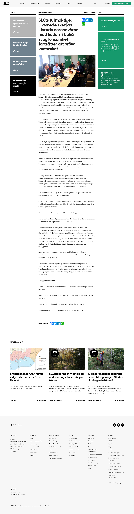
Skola (90, 444)
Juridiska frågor (74, 450)
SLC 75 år (111, 441)
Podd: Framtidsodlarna (37, 447)
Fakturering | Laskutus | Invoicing (17, 496)
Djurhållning (53, 441)
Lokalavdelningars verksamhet (94, 464)
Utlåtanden (33, 452)
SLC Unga (72, 455)
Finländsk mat (53, 452)
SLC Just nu (72, 452)
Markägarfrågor (74, 444)
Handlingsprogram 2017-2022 (114, 459)
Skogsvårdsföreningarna (116, 472)
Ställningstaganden (114, 463)
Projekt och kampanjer (95, 454)
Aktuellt (21, 3)
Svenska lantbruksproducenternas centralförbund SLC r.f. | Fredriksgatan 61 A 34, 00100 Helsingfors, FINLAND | (18, 445)
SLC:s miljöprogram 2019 (116, 455)
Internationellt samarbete (112, 479)
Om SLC (69, 3)
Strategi (110, 450)
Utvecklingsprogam (114, 452)
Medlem (47, 3)
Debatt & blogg (34, 450)
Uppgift (110, 444)
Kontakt (79, 3)
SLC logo (91, 441)
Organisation (112, 438)
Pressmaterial (92, 457)
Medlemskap (73, 438)
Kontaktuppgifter (15, 492)
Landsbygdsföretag (55, 458)
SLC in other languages (115, 483)
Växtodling (52, 438)
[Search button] (102, 3)
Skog (50, 450)
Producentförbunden (114, 466)
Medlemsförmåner (75, 441)
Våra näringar (34, 3)
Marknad (91, 447)
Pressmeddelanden (45, 13)
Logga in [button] (107, 3)
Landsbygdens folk (121, 3)
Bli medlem (111, 475)
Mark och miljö (53, 455)
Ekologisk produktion (55, 447)
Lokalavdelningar (113, 469)
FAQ (89, 468)
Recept (32, 455)
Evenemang (33, 444)
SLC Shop (91, 438)
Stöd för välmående (75, 447)
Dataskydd (91, 460)
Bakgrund (111, 447)
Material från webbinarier (92, 450)
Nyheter (13, 400)
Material (58, 3)
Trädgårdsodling (54, 444)
